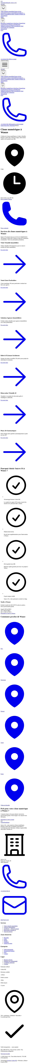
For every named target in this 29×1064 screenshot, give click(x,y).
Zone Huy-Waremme (9, 125)
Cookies (6, 964)
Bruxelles (6, 937)
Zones (2, 18)
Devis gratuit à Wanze (6, 199)
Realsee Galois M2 (12, 1060)
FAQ (2, 30)
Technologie (4, 29)
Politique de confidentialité (10, 961)
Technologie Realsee (9, 951)
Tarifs (2, 17)
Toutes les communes (8, 27)
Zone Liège (13, 23)
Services (3, 5)
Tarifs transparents (8, 949)
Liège (5, 939)
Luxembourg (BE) (9, 26)
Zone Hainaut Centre (10, 24)
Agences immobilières (12, 13)
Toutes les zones (8, 943)
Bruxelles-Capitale (5, 23)
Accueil (3, 4)
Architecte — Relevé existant (11, 929)
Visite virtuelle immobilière (7, 11)
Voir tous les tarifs (5, 1053)
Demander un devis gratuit (16, 124)
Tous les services (8, 931)
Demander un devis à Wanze (8, 613)
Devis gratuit (13, 59)
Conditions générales (9, 962)
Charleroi (6, 942)
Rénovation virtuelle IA (14, 14)
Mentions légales (8, 960)
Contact (6, 953)
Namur (5, 940)
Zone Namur (19, 23)
